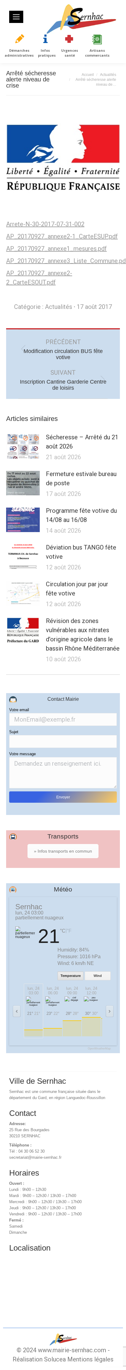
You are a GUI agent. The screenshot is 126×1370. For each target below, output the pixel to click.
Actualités (58, 306)
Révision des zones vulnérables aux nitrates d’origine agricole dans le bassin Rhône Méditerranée (83, 634)
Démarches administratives (19, 53)
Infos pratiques (47, 53)
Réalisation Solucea (39, 1359)
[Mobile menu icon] (16, 17)
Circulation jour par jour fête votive (77, 588)
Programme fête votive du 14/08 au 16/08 (81, 515)
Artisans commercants (97, 53)
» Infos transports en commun (63, 851)
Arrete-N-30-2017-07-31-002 (45, 224)
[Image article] (23, 446)
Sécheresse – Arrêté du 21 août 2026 (82, 442)
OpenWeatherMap (99, 1048)
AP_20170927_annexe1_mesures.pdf (56, 248)
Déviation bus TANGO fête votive (81, 552)
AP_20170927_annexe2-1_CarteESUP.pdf (62, 236)
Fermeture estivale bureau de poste (81, 478)
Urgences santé (69, 53)
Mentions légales (90, 1359)
